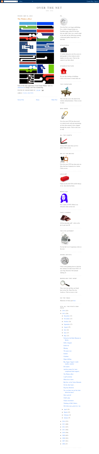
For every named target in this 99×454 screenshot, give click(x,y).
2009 (63, 435)
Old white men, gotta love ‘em (72, 406)
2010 (63, 432)
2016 (63, 310)
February (66, 415)
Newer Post (21, 100)
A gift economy (68, 377)
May (65, 336)
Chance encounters (69, 400)
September (67, 324)
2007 (63, 441)
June (65, 333)
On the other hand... (69, 385)
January (66, 418)
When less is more (68, 379)
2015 (63, 313)
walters (30, 93)
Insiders (66, 354)
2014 (63, 421)
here (74, 300)
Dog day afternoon (69, 387)
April (65, 409)
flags (25, 93)
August (66, 327)
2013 (63, 424)
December (67, 316)
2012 (63, 427)
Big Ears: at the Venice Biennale (72, 382)
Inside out (66, 345)
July (65, 330)
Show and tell (67, 395)
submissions (21, 87)
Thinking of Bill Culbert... (71, 403)
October (66, 321)
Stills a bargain (68, 343)
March (66, 412)
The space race (68, 351)
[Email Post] (42, 90)
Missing (66, 348)
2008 (63, 438)
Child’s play (67, 398)
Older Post (54, 100)
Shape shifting (67, 359)
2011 (63, 430)
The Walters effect (25, 19)
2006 (63, 444)
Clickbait (66, 356)
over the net (49, 7)
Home (37, 100)
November (67, 319)
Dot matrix (67, 366)
